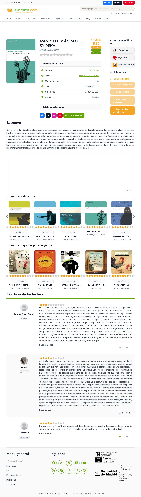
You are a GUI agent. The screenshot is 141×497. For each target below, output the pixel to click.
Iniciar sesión (14, 3)
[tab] (70, 64)
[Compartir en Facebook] (42, 115)
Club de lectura (75, 18)
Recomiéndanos (13, 475)
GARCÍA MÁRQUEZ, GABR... (121, 288)
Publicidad (11, 480)
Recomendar (76, 115)
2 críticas (45, 232)
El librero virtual (101, 18)
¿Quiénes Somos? (14, 461)
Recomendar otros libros (120, 110)
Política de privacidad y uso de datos (89, 493)
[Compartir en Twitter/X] (48, 115)
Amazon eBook (126, 64)
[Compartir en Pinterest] (60, 115)
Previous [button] (7, 216)
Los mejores (31, 18)
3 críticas (96, 53)
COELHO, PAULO (45, 288)
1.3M (109, 3)
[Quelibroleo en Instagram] (54, 115)
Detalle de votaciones (53, 107)
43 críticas (71, 281)
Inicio (9, 18)
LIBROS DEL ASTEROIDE (89, 76)
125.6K (130, 3)
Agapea (122, 57)
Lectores (60, 18)
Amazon (123, 50)
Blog (88, 18)
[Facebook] (54, 463)
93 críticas (96, 281)
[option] (19, 221)
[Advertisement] (70, 30)
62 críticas (122, 281)
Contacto (10, 484)
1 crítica (122, 232)
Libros (18, 18)
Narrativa (94, 70)
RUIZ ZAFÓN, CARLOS (19, 288)
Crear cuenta (28, 3)
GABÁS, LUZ (96, 288)
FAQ (8, 470)
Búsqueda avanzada (122, 13)
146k (119, 3)
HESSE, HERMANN (70, 288)
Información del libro (52, 63)
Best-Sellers (46, 18)
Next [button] (133, 216)
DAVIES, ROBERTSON (49, 49)
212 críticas (19, 281)
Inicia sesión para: (121, 79)
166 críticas (45, 281)
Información (11, 466)
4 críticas (20, 232)
